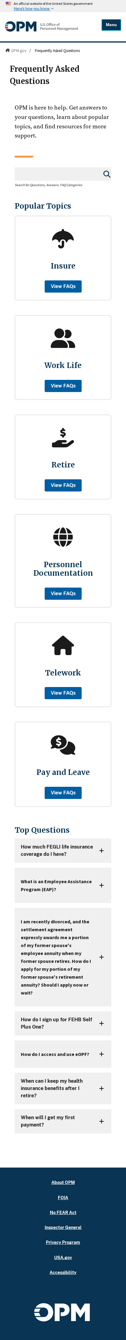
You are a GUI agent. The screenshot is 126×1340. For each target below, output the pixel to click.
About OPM (63, 1182)
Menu (111, 25)
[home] (41, 30)
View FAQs (63, 286)
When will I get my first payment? (48, 1121)
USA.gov (63, 1257)
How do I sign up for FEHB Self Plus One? (56, 1023)
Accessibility (63, 1272)
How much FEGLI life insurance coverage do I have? (57, 850)
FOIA (63, 1197)
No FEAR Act (63, 1212)
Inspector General (63, 1227)
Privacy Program (63, 1242)
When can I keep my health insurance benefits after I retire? (52, 1088)
